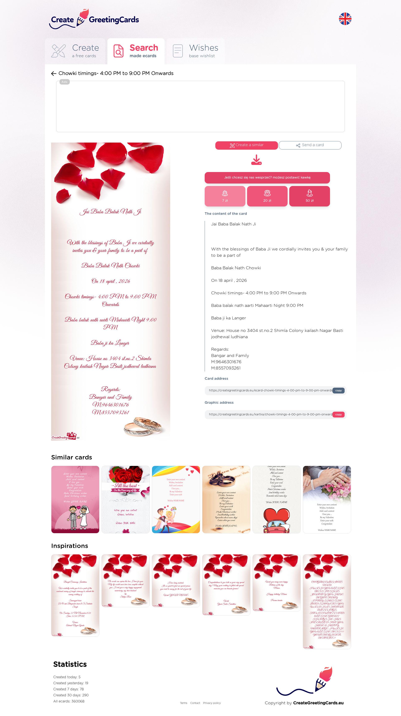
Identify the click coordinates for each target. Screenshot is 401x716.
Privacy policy (212, 703)
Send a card (313, 145)
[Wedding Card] (76, 500)
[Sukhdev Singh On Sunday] (76, 595)
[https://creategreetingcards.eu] (190, 19)
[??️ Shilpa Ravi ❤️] (127, 581)
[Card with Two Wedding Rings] (227, 500)
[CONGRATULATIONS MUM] (328, 602)
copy (338, 390)
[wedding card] (177, 500)
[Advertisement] (200, 107)
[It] (177, 581)
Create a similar (250, 145)
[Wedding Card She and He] (328, 500)
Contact (195, 703)
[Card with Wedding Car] (278, 500)
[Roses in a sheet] (127, 500)
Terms (183, 703)
